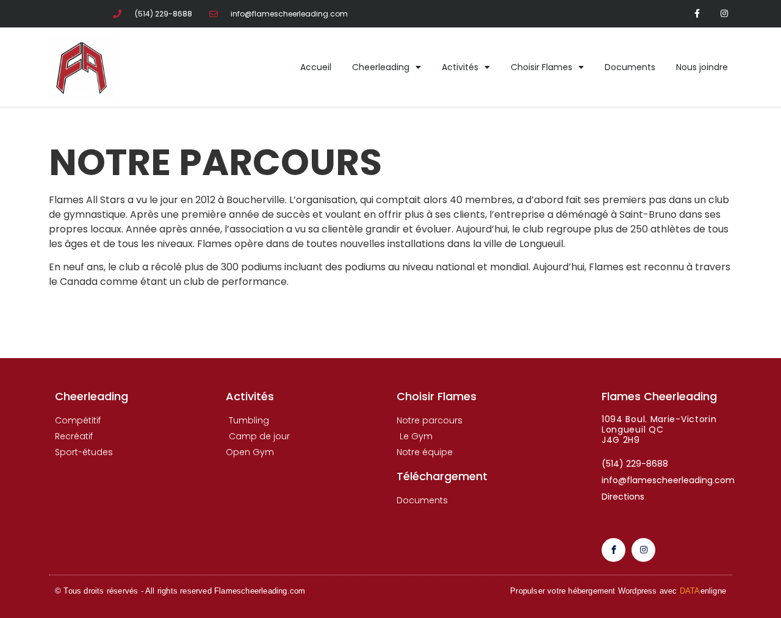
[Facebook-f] (697, 13)
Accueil (315, 67)
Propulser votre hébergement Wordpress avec (618, 590)
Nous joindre (702, 67)
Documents (630, 67)
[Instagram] (724, 13)
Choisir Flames (541, 67)
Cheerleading (380, 67)
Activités (460, 67)
